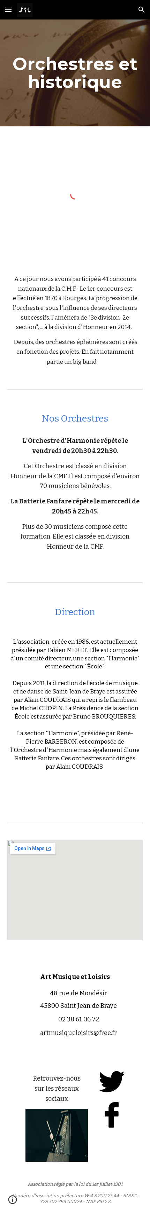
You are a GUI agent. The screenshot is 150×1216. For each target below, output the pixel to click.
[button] (8, 9)
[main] (75, 73)
